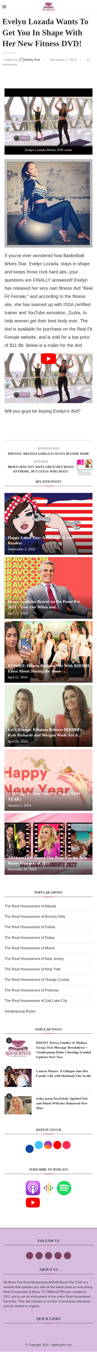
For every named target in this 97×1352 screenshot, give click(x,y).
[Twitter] (39, 1255)
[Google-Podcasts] (48, 1184)
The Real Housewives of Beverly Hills (35, 916)
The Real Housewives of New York (32, 969)
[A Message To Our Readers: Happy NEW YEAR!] (48, 780)
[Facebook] (29, 1255)
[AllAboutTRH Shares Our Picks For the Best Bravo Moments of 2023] (48, 844)
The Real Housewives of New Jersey (34, 959)
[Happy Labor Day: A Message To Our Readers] (48, 524)
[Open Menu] (4, 7)
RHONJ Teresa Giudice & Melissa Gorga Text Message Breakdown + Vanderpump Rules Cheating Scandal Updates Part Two (63, 1050)
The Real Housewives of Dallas (30, 927)
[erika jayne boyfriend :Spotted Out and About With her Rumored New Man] (18, 1105)
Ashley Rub (32, 59)
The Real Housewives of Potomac (32, 990)
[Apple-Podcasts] (33, 1184)
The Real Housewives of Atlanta (30, 906)
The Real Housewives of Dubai (30, 938)
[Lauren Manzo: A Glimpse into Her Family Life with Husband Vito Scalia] (18, 1078)
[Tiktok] (58, 1255)
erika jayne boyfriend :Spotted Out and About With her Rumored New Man (62, 1103)
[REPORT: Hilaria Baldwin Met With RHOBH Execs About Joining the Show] (48, 652)
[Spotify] (64, 1184)
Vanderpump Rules (20, 1011)
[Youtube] (33, 1198)
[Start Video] (48, 378)
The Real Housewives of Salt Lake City (36, 1001)
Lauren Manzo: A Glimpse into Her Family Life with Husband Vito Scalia (63, 1073)
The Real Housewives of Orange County (37, 980)
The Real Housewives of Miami (30, 948)
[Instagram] (48, 1255)
